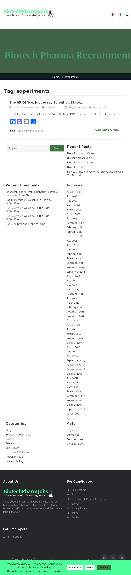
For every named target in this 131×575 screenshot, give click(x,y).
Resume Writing (14, 461)
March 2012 (73, 302)
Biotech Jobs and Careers (81, 153)
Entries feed (73, 434)
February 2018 (75, 227)
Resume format (14, 200)
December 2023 (76, 223)
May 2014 (72, 249)
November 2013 (75, 267)
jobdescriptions (14, 192)
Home (55, 77)
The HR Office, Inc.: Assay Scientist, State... (46, 102)
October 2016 (74, 236)
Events (9, 439)
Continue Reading (107, 130)
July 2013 (72, 280)
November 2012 (75, 294)
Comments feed (75, 439)
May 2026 (72, 200)
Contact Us (78, 517)
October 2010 (74, 342)
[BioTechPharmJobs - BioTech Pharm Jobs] (34, 14)
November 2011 (75, 316)
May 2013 (72, 285)
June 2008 (72, 382)
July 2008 (72, 378)
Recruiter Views (14, 456)
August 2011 (73, 325)
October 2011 (74, 320)
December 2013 (75, 262)
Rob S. (9, 224)
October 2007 (74, 404)
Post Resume (79, 490)
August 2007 (74, 413)
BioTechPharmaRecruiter (26, 107)
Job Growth (12, 448)
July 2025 (72, 218)
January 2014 (74, 258)
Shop (74, 494)
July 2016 (72, 240)
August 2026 (74, 192)
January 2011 (74, 333)
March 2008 (73, 387)
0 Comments (100, 107)
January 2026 (74, 209)
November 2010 (75, 338)
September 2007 (76, 409)
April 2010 (72, 356)
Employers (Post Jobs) (18, 434)
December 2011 (75, 311)
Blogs (9, 430)
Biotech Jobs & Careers (80, 162)
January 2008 (74, 391)
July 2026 (72, 196)
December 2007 (76, 396)
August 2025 (73, 214)
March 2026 (73, 205)
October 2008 (74, 373)
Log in (70, 430)
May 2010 (72, 351)
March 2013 (73, 289)
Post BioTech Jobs (18, 537)
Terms (75, 513)
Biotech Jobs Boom (78, 167)
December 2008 (76, 369)
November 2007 (76, 400)
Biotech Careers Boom (79, 158)
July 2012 (72, 298)
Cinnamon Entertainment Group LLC (61, 559)
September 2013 (76, 271)
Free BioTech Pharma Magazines (89, 499)
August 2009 (74, 364)
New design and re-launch (31, 224)
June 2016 (72, 245)
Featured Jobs (54, 107)
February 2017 (74, 231)
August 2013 (73, 276)
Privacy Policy (79, 508)
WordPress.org (75, 444)
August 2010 (73, 347)
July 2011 (72, 329)
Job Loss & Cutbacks (17, 452)
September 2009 (76, 360)
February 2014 (74, 254)
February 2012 (74, 307)
